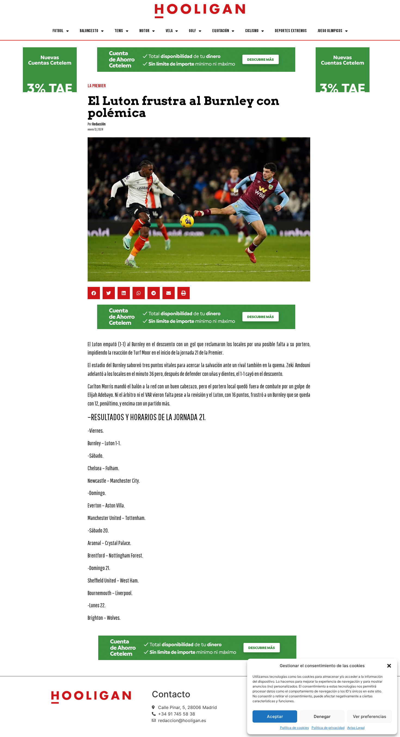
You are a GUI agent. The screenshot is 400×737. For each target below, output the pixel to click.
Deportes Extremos (291, 30)
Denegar (322, 716)
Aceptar (275, 716)
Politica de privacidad (328, 728)
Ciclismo (252, 30)
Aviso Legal (356, 728)
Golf (192, 30)
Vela (169, 30)
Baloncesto (89, 30)
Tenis (119, 30)
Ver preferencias (369, 716)
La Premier (97, 86)
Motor (144, 30)
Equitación (220, 30)
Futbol (58, 30)
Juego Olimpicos (330, 30)
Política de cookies (294, 728)
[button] (389, 665)
